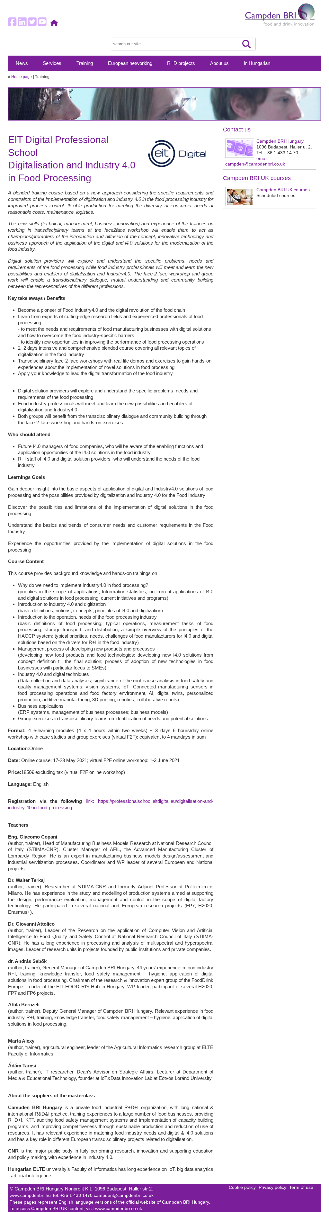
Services (52, 63)
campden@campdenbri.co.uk (124, 1195)
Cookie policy (242, 1187)
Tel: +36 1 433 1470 (73, 1195)
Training (84, 63)
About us (219, 63)
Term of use (301, 1187)
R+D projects (181, 63)
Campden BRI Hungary (280, 141)
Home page (21, 77)
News (22, 63)
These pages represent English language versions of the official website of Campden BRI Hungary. (110, 1202)
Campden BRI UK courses (283, 189)
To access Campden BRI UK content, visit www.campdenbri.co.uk (76, 1208)
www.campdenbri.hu (31, 1195)
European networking (130, 63)
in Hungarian (257, 63)
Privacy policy (272, 1187)
